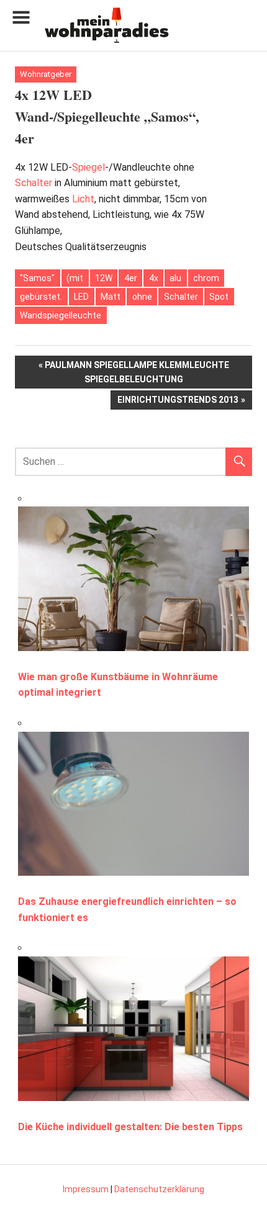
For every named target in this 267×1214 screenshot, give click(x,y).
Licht (83, 199)
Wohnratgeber (45, 74)
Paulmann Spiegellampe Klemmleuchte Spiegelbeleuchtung (136, 371)
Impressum (86, 1189)
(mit (74, 278)
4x (153, 278)
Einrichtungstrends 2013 (177, 402)
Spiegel (88, 167)
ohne (142, 297)
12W (103, 278)
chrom (206, 278)
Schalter (33, 183)
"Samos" (37, 278)
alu (175, 278)
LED (81, 297)
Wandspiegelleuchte (60, 315)
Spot (219, 297)
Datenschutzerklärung (159, 1189)
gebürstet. (41, 297)
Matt (110, 297)
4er (130, 278)
